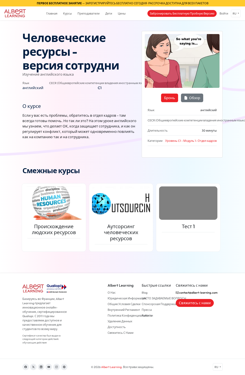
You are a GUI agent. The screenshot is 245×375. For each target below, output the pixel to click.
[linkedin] (41, 367)
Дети (108, 13)
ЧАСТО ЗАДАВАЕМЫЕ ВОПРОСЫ (164, 298)
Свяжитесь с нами (120, 332)
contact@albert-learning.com (198, 292)
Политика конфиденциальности (130, 315)
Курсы (67, 13)
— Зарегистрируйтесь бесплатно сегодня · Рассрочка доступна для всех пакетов (122, 3)
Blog (144, 292)
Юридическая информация (127, 298)
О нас (112, 292)
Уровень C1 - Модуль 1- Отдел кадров (191, 141)
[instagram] (56, 367)
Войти (224, 13)
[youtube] (49, 367)
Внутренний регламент (124, 310)
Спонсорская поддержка (159, 304)
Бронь (169, 98)
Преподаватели (88, 13)
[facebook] (25, 367)
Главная (51, 13)
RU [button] (235, 13)
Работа (147, 315)
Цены (122, 13)
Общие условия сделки (124, 304)
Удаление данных (120, 321)
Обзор (194, 98)
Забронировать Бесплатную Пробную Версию (182, 13)
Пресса (147, 310)
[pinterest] (64, 367)
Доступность (117, 327)
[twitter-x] (33, 367)
